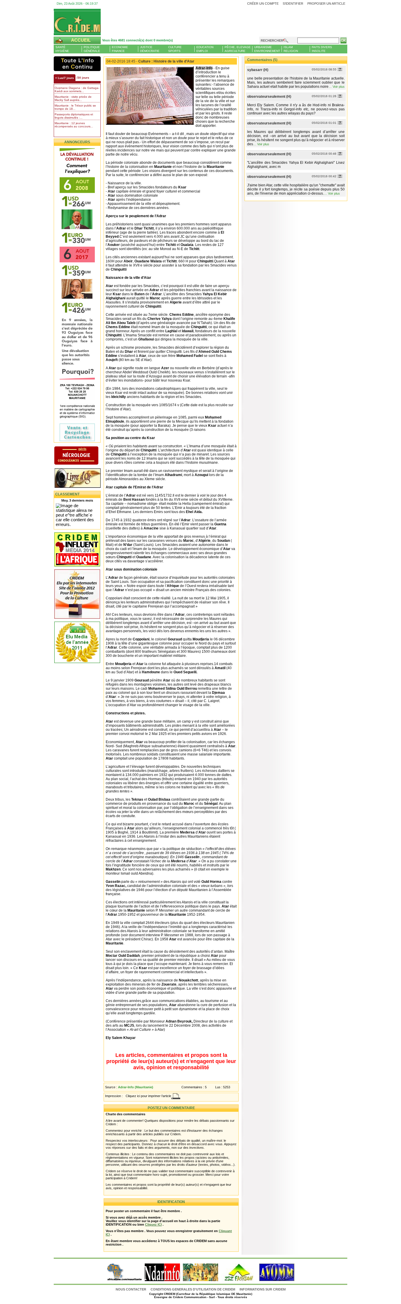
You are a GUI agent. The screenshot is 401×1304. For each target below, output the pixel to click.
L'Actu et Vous (77, 63)
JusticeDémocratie (149, 49)
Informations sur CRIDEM (263, 1289)
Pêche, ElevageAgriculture (238, 49)
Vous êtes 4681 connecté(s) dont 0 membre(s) (137, 40)
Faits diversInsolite (322, 49)
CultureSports (175, 49)
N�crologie (82, 456)
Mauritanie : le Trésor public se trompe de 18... (75, 107)
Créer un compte (263, 3)
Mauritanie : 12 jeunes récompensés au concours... (74, 125)
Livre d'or (82, 478)
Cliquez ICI (153, 1224)
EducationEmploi (204, 49)
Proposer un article (326, 3)
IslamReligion (291, 49)
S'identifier (293, 3)
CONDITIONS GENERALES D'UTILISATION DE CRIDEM (193, 1289)
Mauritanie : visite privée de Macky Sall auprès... (73, 98)
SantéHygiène (62, 49)
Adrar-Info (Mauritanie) (135, 1087)
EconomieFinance (120, 49)
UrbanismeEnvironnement (267, 49)
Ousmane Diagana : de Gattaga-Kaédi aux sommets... (77, 89)
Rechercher (272, 40)
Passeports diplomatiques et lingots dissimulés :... (74, 116)
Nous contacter (131, 1289)
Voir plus (339, 86)
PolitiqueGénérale (92, 49)
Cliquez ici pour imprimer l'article (148, 1096)
